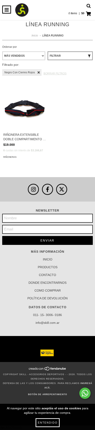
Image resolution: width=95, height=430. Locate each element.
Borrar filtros (55, 73)
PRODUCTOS (47, 267)
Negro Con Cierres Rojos (19, 72)
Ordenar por (9, 46)
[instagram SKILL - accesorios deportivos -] (33, 189)
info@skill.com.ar (47, 322)
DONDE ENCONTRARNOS (47, 282)
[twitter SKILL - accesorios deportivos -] (61, 189)
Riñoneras (10, 157)
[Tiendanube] (47, 370)
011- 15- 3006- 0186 (47, 315)
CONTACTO (47, 275)
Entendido (47, 422)
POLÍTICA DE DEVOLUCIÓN (47, 298)
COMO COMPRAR (47, 290)
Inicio (35, 35)
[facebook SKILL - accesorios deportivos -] (47, 189)
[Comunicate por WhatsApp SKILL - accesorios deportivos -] (85, 393)
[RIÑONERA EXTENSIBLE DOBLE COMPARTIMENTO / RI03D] (24, 108)
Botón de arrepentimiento (47, 394)
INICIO (47, 259)
